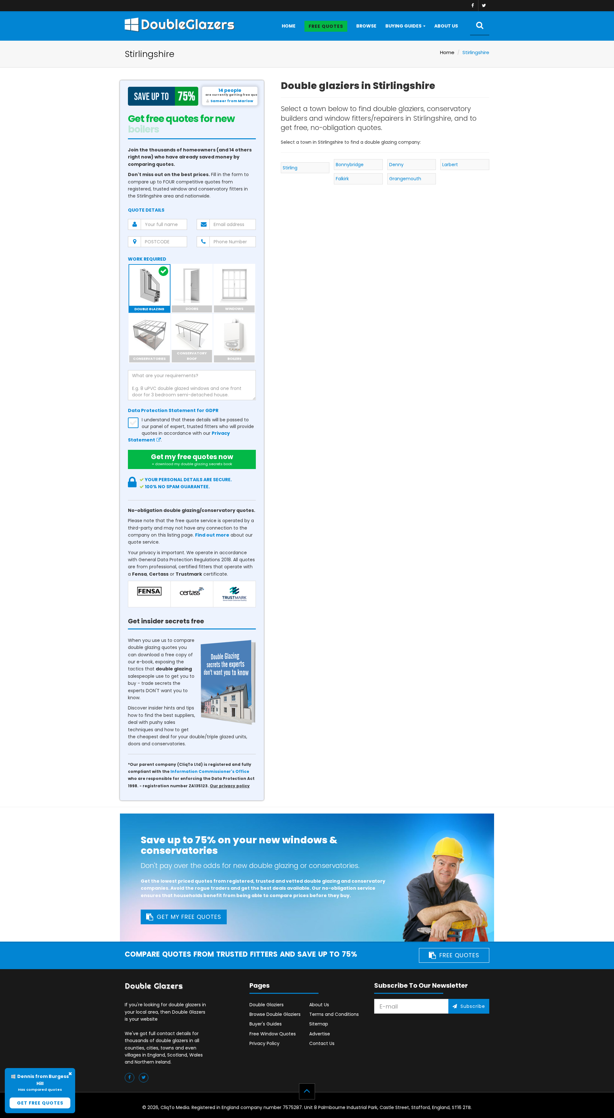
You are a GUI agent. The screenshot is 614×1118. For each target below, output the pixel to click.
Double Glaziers (266, 1004)
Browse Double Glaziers (275, 1014)
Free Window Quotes (272, 1034)
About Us (446, 26)
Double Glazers (154, 986)
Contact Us (322, 1043)
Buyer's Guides (265, 1024)
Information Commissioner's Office (209, 771)
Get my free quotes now (192, 459)
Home (288, 26)
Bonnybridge (350, 164)
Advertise (319, 1034)
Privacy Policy (264, 1043)
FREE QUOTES (459, 955)
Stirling (290, 168)
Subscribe (472, 1006)
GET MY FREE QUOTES (189, 917)
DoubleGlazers (187, 24)
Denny (396, 164)
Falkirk (342, 178)
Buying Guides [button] (403, 26)
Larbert (450, 164)
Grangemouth (405, 178)
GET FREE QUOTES (40, 1103)
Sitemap (318, 1024)
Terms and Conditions (334, 1014)
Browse (366, 26)
